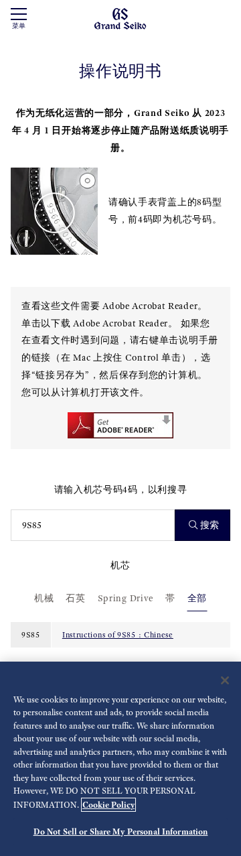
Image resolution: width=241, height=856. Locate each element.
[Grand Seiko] (120, 17)
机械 (44, 598)
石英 (75, 598)
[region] (120, 759)
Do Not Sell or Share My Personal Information (120, 831)
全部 (197, 598)
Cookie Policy (108, 804)
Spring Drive (125, 598)
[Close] (225, 680)
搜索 (209, 525)
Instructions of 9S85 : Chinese (117, 634)
